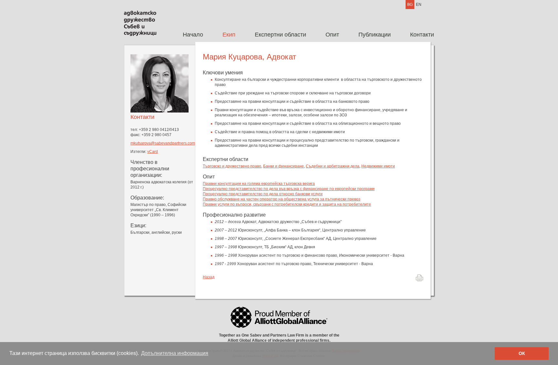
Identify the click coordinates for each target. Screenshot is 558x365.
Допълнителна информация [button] (174, 353)
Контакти (422, 34)
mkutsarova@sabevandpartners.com (162, 143)
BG (410, 4)
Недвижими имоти (378, 166)
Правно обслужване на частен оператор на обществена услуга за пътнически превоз (281, 199)
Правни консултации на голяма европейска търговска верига (259, 183)
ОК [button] (522, 353)
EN (418, 4)
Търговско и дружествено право (232, 166)
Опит (332, 34)
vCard (152, 151)
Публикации (374, 34)
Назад (208, 277)
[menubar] (303, 34)
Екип (228, 34)
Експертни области (280, 34)
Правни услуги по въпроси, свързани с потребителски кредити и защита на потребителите (287, 204)
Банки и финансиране (283, 166)
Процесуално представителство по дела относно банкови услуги (263, 194)
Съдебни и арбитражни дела (332, 166)
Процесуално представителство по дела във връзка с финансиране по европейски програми (289, 189)
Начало (193, 34)
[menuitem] (193, 34)
